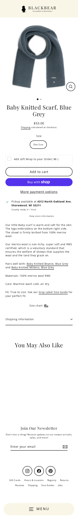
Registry (51, 480)
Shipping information (19, 319)
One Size (38, 144)
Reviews (19, 485)
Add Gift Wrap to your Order (36, 159)
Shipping (25, 127)
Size (39, 136)
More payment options (39, 192)
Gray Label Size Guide (53, 292)
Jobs (60, 485)
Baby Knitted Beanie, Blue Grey (47, 263)
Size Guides (47, 485)
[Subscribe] (64, 447)
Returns (64, 480)
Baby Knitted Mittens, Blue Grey (32, 267)
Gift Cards (15, 480)
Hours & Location (34, 480)
